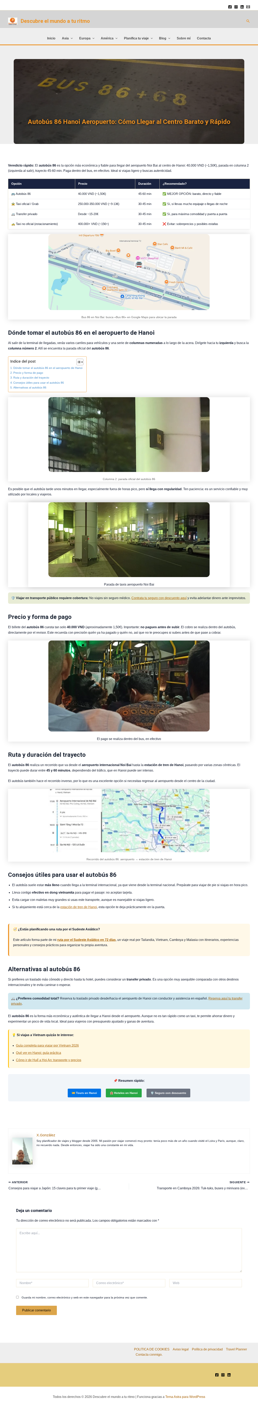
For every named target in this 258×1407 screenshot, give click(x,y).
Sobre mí (183, 38)
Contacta (204, 38)
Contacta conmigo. (149, 1354)
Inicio (51, 38)
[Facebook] (230, 7)
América (107, 38)
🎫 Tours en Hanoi (84, 1093)
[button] (248, 21)
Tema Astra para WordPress (185, 1397)
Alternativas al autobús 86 (29, 387)
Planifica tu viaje (136, 38)
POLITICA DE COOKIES (152, 1349)
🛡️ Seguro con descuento (168, 1093)
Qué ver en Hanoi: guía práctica (38, 1052)
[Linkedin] (242, 7)
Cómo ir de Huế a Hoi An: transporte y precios (48, 1060)
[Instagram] (236, 7)
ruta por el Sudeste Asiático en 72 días (86, 940)
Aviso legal (181, 1349)
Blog (162, 38)
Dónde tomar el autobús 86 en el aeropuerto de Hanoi (47, 367)
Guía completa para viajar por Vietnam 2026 (47, 1045)
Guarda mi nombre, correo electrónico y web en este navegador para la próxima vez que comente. (85, 1297)
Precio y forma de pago (28, 372)
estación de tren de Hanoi (78, 907)
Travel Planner (236, 1349)
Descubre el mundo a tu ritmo (55, 21)
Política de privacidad (207, 1349)
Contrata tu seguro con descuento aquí (159, 598)
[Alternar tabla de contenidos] (77, 362)
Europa (85, 38)
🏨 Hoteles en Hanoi (124, 1093)
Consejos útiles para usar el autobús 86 (38, 382)
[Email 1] (248, 7)
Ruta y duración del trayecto (31, 377)
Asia (65, 38)
